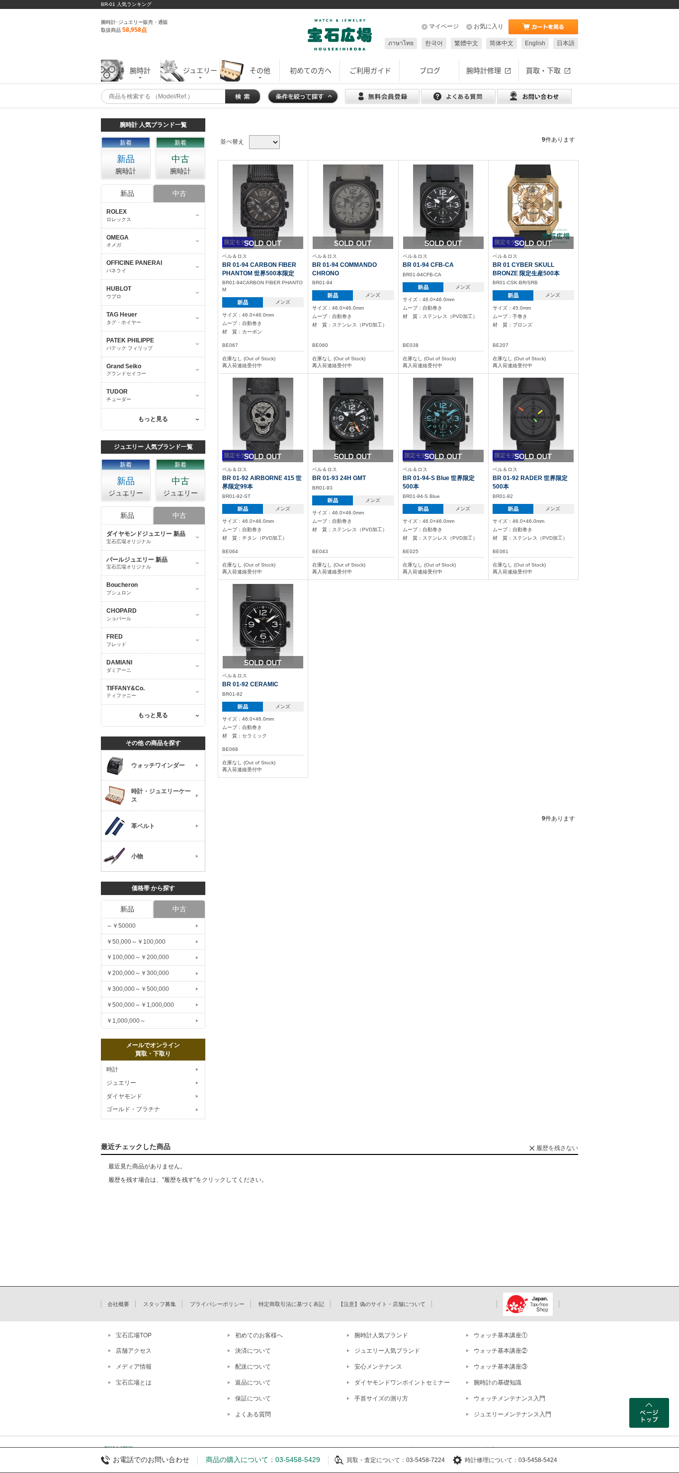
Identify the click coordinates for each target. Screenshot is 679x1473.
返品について (253, 1382)
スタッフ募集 (159, 1304)
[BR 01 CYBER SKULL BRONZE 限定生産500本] (533, 204)
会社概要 (118, 1304)
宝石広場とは (134, 1382)
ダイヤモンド (124, 1096)
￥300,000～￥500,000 (137, 988)
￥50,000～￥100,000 (136, 941)
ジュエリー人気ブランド (387, 1350)
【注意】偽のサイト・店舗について (381, 1304)
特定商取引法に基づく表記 (291, 1304)
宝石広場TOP (134, 1335)
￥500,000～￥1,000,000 (140, 1004)
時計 (112, 1069)
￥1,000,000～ (126, 1020)
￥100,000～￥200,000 (137, 957)
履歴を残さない (557, 1148)
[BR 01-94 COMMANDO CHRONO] (353, 204)
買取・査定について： (376, 1460)
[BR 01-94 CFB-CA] (443, 204)
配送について (253, 1366)
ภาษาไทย (401, 43)
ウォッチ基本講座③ (500, 1366)
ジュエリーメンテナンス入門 (512, 1414)
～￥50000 (121, 925)
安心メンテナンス (378, 1366)
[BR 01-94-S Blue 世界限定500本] (443, 417)
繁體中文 (466, 43)
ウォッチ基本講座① (500, 1335)
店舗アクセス (134, 1350)
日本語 (566, 43)
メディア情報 (134, 1366)
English (535, 43)
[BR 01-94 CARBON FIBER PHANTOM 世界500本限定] (263, 204)
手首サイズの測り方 (381, 1398)
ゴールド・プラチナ (133, 1109)
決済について (253, 1350)
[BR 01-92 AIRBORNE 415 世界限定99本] (263, 417)
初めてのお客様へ (259, 1335)
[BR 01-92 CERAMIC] (263, 623)
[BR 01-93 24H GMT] (353, 417)
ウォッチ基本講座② (500, 1350)
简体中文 (501, 43)
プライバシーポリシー (217, 1304)
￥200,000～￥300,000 (137, 973)
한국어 (434, 43)
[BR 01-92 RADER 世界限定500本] (533, 417)
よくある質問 (253, 1414)
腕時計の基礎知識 (497, 1382)
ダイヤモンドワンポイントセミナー (402, 1382)
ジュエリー (121, 1082)
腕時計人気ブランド (381, 1335)
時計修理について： (491, 1460)
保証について (253, 1398)
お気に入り (489, 26)
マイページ (444, 26)
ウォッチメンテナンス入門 (509, 1398)
